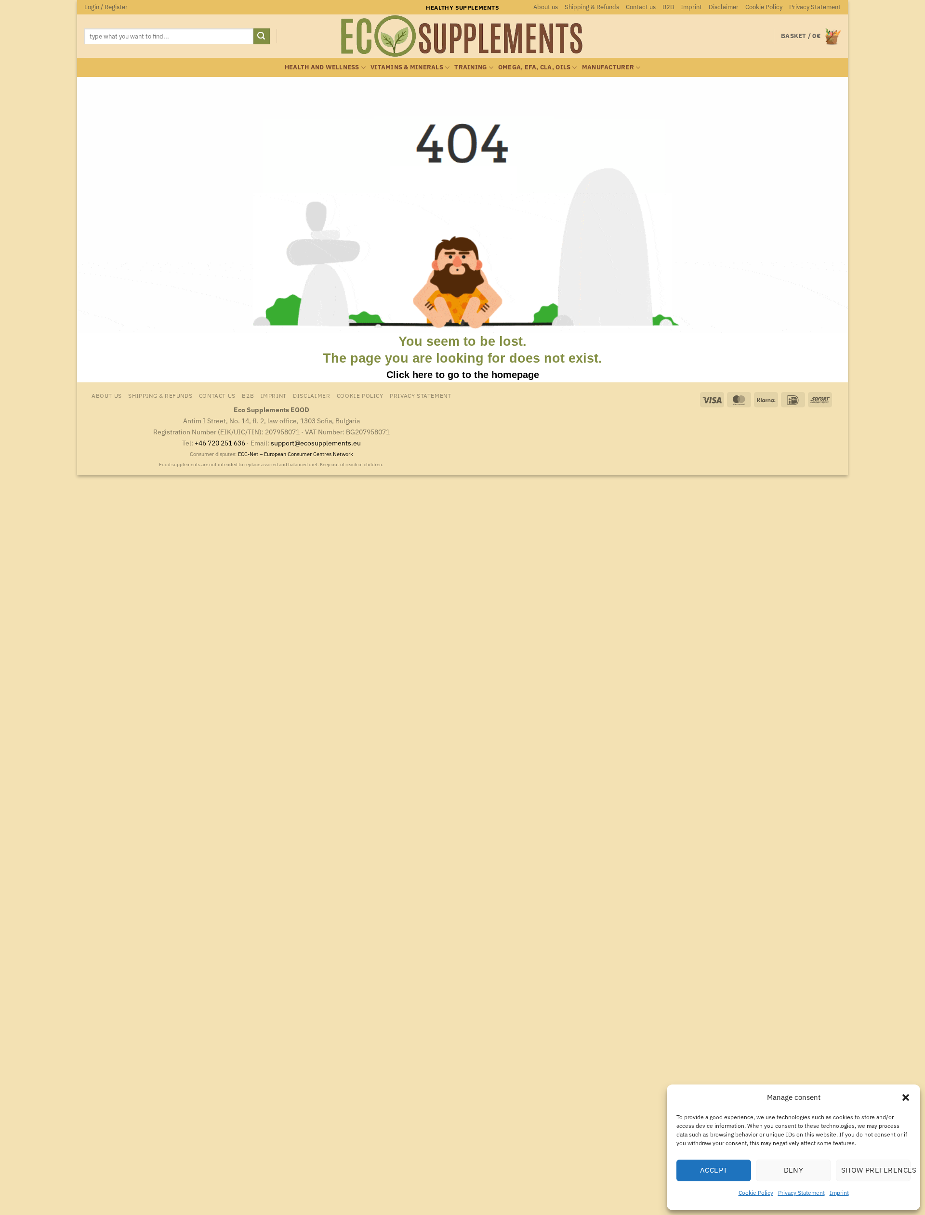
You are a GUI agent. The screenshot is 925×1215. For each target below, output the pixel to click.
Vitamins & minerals (406, 67)
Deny (794, 1170)
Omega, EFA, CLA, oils (534, 67)
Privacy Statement (801, 1192)
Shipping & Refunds (592, 7)
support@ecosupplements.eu (316, 442)
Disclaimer (724, 7)
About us (545, 7)
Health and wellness (322, 67)
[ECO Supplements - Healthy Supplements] (462, 36)
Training (470, 67)
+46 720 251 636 (220, 442)
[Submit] (261, 36)
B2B (668, 7)
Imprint (839, 1192)
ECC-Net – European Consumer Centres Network (295, 454)
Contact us (641, 7)
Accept (714, 1170)
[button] (906, 1097)
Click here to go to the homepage (462, 374)
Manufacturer (608, 67)
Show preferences (876, 1170)
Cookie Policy (756, 1192)
